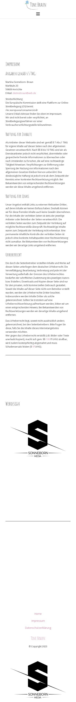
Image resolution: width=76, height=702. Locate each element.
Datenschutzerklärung (38, 628)
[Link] (38, 438)
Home (38, 613)
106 (48, 339)
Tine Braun (38, 638)
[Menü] (38, 14)
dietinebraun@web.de (24, 93)
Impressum (38, 620)
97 (33, 346)
